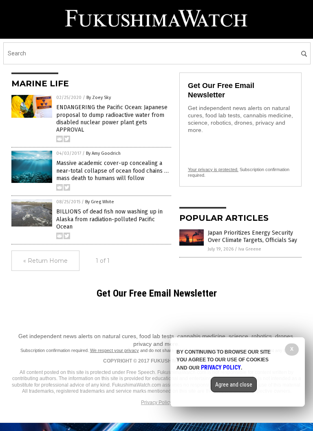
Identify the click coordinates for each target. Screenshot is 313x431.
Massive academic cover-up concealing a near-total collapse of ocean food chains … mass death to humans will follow (112, 170)
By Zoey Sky (98, 97)
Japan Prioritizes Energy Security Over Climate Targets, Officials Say (252, 236)
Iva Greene (249, 249)
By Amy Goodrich (103, 153)
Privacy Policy (156, 402)
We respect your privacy (114, 350)
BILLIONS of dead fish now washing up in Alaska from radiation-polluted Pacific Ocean (109, 219)
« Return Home (45, 260)
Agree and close (233, 384)
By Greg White (99, 202)
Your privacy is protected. (213, 169)
